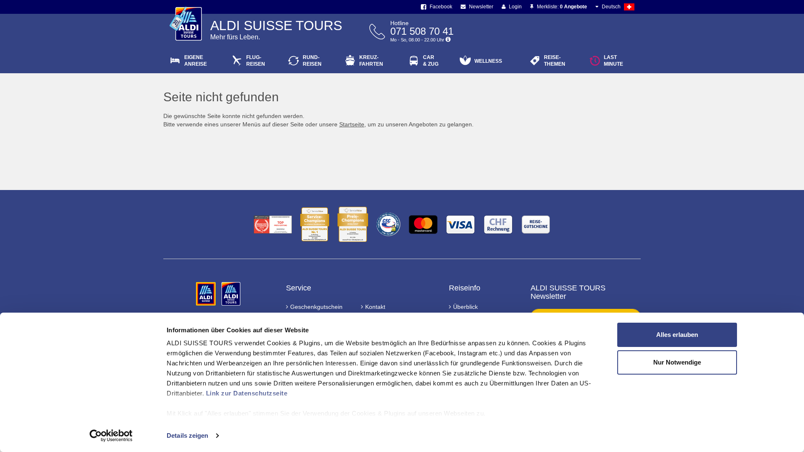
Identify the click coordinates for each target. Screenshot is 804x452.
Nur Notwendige (677, 362)
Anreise (195, 60)
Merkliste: (561, 7)
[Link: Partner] (206, 293)
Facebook (440, 7)
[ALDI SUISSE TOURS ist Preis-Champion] (352, 224)
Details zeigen (187, 435)
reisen (312, 60)
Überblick (465, 306)
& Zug (430, 60)
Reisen (255, 60)
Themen (554, 60)
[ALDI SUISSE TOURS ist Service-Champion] (314, 224)
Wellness (488, 61)
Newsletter (480, 7)
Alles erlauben (677, 334)
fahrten (371, 60)
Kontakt (375, 306)
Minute (613, 60)
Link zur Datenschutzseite (247, 393)
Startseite (351, 124)
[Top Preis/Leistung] (273, 224)
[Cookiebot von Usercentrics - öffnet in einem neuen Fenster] (111, 435)
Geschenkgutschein (316, 306)
